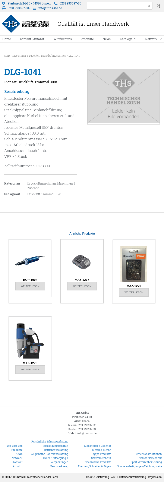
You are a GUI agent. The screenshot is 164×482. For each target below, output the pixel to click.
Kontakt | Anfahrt (32, 39)
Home (6, 39)
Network (151, 39)
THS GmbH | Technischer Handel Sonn (34, 477)
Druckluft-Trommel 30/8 (44, 194)
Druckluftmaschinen (53, 55)
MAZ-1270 (134, 286)
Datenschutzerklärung (132, 477)
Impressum (155, 477)
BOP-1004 (30, 279)
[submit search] (149, 6)
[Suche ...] (115, 5)
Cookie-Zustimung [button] (97, 477)
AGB (113, 477)
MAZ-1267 (82, 279)
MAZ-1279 (30, 363)
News (107, 39)
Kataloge (126, 39)
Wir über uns (62, 39)
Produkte (87, 39)
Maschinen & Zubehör (25, 55)
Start (7, 55)
